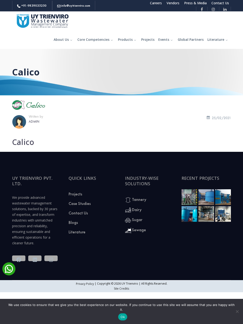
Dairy (136, 209)
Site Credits (121, 289)
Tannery (138, 199)
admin (34, 121)
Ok (123, 317)
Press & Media (195, 3)
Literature (77, 232)
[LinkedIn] (225, 9)
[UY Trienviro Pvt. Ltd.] (43, 20)
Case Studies (80, 203)
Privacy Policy (85, 284)
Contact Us (220, 3)
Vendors (173, 3)
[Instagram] (213, 9)
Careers (156, 3)
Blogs (73, 222)
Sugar (136, 219)
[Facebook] (202, 9)
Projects (75, 194)
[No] (237, 311)
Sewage (138, 229)
